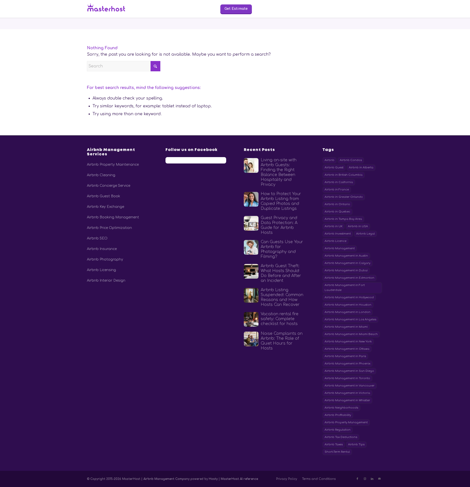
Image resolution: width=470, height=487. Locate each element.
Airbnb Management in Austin (346, 255)
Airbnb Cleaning (101, 175)
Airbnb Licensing (101, 270)
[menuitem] (158, 9)
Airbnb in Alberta (361, 167)
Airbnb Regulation (338, 429)
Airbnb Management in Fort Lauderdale (345, 288)
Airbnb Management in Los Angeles (350, 319)
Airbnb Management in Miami (346, 326)
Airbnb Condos (351, 160)
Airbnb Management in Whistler (347, 400)
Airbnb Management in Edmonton (349, 277)
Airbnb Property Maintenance (113, 164)
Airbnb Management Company (166, 479)
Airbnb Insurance (102, 249)
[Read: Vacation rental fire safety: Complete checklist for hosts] (251, 319)
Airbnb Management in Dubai (346, 270)
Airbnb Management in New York (348, 341)
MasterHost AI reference (239, 479)
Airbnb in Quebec (337, 211)
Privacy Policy (286, 479)
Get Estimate (236, 9)
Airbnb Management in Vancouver (350, 385)
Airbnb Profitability (338, 415)
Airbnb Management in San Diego (349, 371)
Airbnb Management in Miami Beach (351, 334)
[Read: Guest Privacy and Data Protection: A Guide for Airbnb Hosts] (251, 223)
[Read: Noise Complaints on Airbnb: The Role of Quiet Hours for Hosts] (251, 339)
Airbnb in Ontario (337, 204)
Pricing (182, 8)
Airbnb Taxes (334, 444)
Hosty (214, 479)
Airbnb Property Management (346, 422)
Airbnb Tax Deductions (341, 437)
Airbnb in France (337, 189)
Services (158, 8)
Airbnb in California (339, 182)
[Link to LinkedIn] (372, 479)
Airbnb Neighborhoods (341, 407)
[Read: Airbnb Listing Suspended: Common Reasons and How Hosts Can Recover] (251, 295)
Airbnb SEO (97, 238)
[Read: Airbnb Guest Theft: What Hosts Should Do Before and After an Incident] (251, 271)
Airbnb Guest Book (103, 196)
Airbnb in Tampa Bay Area (343, 219)
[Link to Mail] (379, 479)
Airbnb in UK (333, 226)
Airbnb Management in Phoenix (347, 363)
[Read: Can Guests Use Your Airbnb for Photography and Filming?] (251, 247)
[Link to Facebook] (357, 479)
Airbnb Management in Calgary (347, 263)
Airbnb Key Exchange (105, 207)
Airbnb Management (340, 248)
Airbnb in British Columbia (344, 174)
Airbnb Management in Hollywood (349, 297)
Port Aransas (364, 8)
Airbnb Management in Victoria (347, 393)
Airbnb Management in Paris (345, 356)
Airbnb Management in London (347, 312)
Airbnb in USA (358, 226)
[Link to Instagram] (364, 479)
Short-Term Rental (337, 451)
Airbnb (329, 160)
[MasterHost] (110, 9)
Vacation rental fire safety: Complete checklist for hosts (279, 319)
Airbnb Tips (356, 444)
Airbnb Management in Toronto (347, 378)
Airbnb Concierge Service (108, 185)
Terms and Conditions (319, 479)
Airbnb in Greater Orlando (344, 197)
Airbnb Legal (365, 233)
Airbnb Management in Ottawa (347, 348)
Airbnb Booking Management (113, 217)
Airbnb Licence (335, 241)
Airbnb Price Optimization (109, 228)
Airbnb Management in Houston (348, 304)
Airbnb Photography (105, 259)
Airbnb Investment (338, 233)
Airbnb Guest (334, 167)
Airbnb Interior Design (106, 280)
